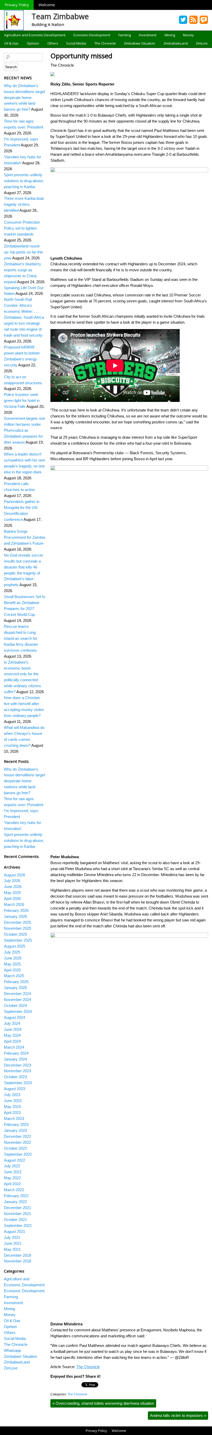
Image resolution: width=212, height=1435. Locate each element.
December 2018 (17, 1255)
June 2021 (12, 1243)
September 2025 (18, 940)
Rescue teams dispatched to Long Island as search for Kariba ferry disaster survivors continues (21, 638)
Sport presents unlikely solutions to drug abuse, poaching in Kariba (24, 181)
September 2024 (18, 1011)
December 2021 (17, 1207)
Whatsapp (12, 1350)
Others (52, 43)
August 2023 (14, 1088)
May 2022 (12, 1178)
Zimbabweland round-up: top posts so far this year (23, 252)
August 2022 (14, 1160)
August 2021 (14, 1231)
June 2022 (12, 1172)
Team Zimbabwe (60, 16)
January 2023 (15, 1130)
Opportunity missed (81, 55)
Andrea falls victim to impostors (178, 1415)
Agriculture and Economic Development (34, 35)
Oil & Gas (11, 43)
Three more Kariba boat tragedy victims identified (24, 204)
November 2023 (17, 1071)
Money (188, 35)
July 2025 (12, 952)
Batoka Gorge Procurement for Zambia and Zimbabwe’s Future (24, 537)
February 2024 (16, 1053)
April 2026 (12, 898)
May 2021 (12, 1249)
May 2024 (12, 1035)
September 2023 (18, 1083)
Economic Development (91, 35)
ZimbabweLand (175, 43)
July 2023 (12, 1094)
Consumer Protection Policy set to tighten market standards (22, 228)
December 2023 (17, 1065)
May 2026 (12, 892)
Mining (170, 35)
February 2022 (16, 1196)
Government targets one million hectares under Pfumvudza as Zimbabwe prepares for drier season (24, 430)
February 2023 (16, 1124)
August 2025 (14, 946)
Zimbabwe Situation (139, 43)
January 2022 (15, 1201)
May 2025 (12, 964)
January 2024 (15, 1059)
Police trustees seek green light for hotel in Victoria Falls (22, 400)
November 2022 (17, 1142)
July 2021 (12, 1237)
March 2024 (14, 1047)
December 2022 (17, 1136)
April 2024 (12, 1041)
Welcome (47, 4)
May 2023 (12, 1106)
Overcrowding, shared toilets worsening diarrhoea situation (103, 1403)
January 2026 (15, 916)
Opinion (33, 43)
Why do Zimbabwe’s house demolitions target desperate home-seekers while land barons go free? (24, 97)
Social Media (76, 43)
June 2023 (12, 1100)
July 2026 (12, 880)
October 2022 (15, 1148)
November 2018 (17, 1261)
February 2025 (16, 981)
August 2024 (14, 1017)
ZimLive (202, 43)
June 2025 (12, 958)
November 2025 (17, 928)
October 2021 (15, 1219)
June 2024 (12, 1029)
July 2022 (12, 1166)
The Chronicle (105, 43)
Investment (147, 35)
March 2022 (14, 1190)
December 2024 (17, 993)
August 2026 (14, 875)
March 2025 (14, 976)
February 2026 (16, 910)
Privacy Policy (17, 4)
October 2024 (15, 1005)
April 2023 (12, 1112)
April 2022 (12, 1184)
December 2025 (17, 922)
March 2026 (14, 904)
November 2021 (17, 1213)
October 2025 (15, 934)
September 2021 (18, 1225)
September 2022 (18, 1154)
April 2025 (12, 970)
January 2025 (15, 987)
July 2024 (12, 1023)
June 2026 (12, 886)
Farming (124, 35)
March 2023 (14, 1118)
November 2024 (17, 999)
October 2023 (15, 1077)
